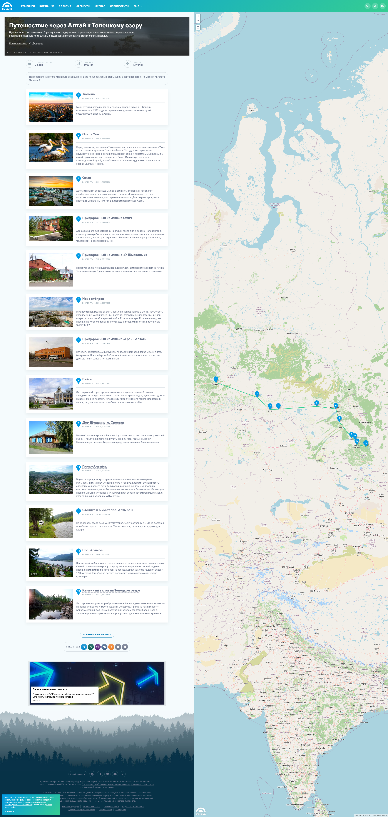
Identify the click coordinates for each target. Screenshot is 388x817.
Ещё (136, 6)
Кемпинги (28, 6)
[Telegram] (100, 774)
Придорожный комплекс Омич (107, 218)
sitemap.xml (120, 810)
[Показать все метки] (198, 27)
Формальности (105, 810)
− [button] (198, 21)
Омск (86, 178)
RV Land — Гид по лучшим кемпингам (70, 793)
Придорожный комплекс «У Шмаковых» (114, 255)
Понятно (9, 812)
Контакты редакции (70, 806)
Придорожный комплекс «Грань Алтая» (114, 339)
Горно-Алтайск (94, 466)
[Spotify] (92, 774)
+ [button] (198, 16)
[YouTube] (115, 774)
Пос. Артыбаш (93, 550)
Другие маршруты (18, 43)
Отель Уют (90, 134)
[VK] (107, 774)
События (65, 6)
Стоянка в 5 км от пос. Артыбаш (107, 510)
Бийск (87, 379)
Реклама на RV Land (91, 806)
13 (366, 443)
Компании (46, 6)
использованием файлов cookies (19, 800)
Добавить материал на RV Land (81, 810)
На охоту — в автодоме (103, 787)
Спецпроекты (119, 6)
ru (382, 6)
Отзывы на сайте (111, 806)
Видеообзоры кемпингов (133, 806)
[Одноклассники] (123, 774)
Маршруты (83, 6)
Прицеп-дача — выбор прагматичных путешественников (106, 784)
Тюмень (88, 94)
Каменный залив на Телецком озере (111, 590)
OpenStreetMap (381, 815)
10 (357, 441)
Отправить (37, 43)
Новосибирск (93, 299)
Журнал (100, 6)
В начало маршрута (98, 634)
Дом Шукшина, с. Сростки (103, 422)
